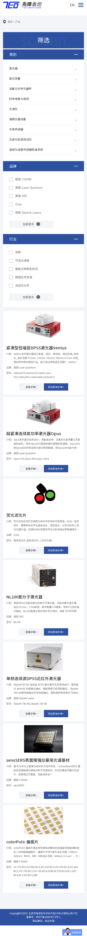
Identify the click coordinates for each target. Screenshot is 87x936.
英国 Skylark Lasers (28, 212)
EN (72, 5)
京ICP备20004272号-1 (48, 917)
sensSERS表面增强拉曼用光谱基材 (38, 760)
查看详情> (31, 387)
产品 (17, 22)
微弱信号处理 (23, 277)
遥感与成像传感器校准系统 (26, 149)
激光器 (13, 68)
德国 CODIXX (23, 179)
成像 (18, 252)
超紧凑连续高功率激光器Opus (33, 433)
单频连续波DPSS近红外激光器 (33, 678)
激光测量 (14, 78)
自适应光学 (22, 285)
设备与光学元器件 (20, 88)
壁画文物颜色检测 (26, 269)
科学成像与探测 (19, 99)
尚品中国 (49, 921)
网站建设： (39, 921)
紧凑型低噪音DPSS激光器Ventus (36, 348)
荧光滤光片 (16, 515)
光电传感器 (16, 129)
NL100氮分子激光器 (24, 597)
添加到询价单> (56, 387)
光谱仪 (13, 109)
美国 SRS (21, 196)
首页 (10, 22)
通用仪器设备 (17, 119)
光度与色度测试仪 (20, 139)
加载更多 (28, 224)
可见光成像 (22, 260)
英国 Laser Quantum (29, 187)
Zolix (18, 204)
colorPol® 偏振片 (22, 842)
